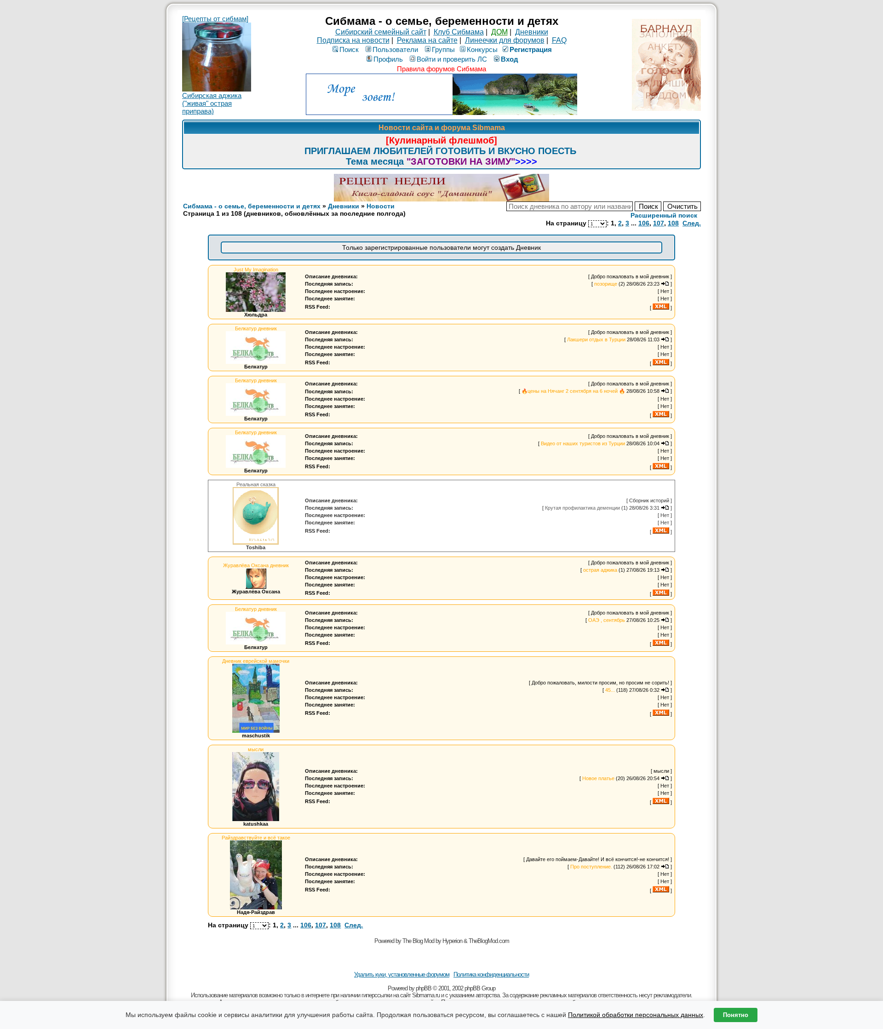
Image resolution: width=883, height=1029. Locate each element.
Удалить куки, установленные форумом (401, 974)
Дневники (531, 32)
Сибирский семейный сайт (380, 32)
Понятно (735, 1015)
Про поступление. (591, 866)
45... (610, 690)
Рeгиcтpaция (531, 49)
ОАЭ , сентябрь (606, 620)
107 (658, 223)
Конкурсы (482, 49)
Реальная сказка (255, 484)
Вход (509, 59)
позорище (605, 284)
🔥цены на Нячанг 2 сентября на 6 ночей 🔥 (573, 391)
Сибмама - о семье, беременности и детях (252, 206)
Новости (381, 206)
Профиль (388, 59)
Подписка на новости (353, 40)
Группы (443, 49)
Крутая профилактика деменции (582, 508)
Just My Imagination (256, 269)
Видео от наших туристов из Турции (583, 443)
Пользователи (395, 49)
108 (673, 223)
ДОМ (499, 32)
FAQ (559, 40)
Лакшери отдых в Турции (596, 339)
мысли (256, 749)
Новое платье (598, 778)
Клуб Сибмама (459, 32)
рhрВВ (423, 988)
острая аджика (600, 570)
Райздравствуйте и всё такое (256, 837)
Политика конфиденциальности (491, 974)
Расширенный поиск (664, 215)
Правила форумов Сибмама (441, 69)
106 (643, 223)
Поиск (349, 49)
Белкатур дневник (256, 328)
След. (691, 223)
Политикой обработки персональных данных (635, 1014)
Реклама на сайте (427, 40)
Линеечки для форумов (505, 40)
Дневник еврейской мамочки (255, 661)
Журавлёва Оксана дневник (256, 565)
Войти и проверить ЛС (452, 59)
